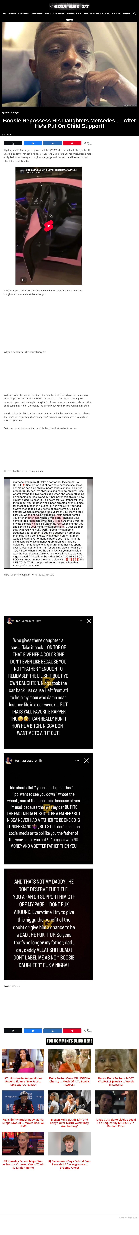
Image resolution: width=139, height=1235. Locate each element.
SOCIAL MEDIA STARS (97, 13)
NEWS (69, 20)
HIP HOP (37, 13)
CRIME (116, 13)
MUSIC (127, 13)
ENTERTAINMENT (19, 13)
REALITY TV (74, 13)
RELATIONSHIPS (54, 13)
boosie (16, 985)
